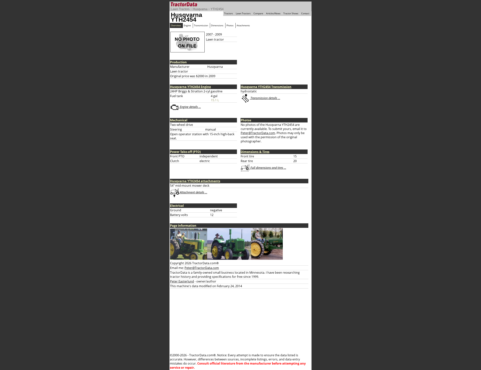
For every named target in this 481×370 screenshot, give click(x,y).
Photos (230, 25)
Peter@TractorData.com (258, 133)
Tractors (228, 13)
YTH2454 (217, 9)
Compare (258, 13)
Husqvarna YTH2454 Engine (190, 87)
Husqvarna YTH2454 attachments (195, 181)
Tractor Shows (290, 13)
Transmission (201, 25)
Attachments (243, 25)
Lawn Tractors (180, 9)
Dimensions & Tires (255, 152)
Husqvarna (200, 9)
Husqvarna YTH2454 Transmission (266, 87)
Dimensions (217, 25)
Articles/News (273, 13)
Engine (187, 25)
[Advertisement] (240, 320)
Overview (176, 25)
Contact (305, 13)
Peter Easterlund (182, 281)
